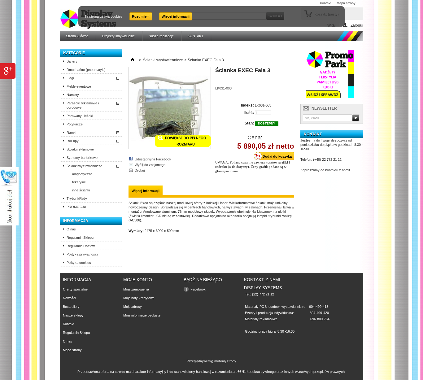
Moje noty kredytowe (139, 298)
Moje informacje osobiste (141, 315)
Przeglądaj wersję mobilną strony (211, 361)
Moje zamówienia (136, 289)
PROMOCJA (76, 207)
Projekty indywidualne (118, 36)
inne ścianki (81, 190)
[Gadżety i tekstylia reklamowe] (330, 98)
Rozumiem (141, 16)
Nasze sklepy (73, 315)
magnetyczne (82, 174)
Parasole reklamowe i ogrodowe (83, 105)
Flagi (70, 78)
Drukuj (140, 170)
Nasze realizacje (161, 36)
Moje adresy (132, 306)
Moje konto (137, 279)
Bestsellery (71, 306)
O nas (71, 229)
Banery (72, 61)
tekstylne (79, 182)
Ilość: (249, 113)
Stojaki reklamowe (80, 149)
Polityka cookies (79, 262)
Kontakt (68, 324)
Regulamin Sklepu (80, 237)
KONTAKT (195, 36)
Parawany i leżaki (80, 116)
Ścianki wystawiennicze (84, 166)
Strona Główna (77, 36)
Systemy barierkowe (82, 157)
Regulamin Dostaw (81, 246)
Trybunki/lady (77, 198)
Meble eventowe (79, 86)
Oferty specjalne (75, 289)
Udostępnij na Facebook (153, 159)
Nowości (69, 298)
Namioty (73, 95)
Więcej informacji (176, 16)
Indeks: (247, 105)
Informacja (75, 221)
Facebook (198, 289)
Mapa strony (72, 350)
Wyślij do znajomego (150, 165)
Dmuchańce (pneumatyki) (86, 70)
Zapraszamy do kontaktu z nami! (325, 170)
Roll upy (73, 141)
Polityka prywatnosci (82, 254)
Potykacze (75, 124)
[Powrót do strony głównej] (133, 60)
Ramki (71, 132)
